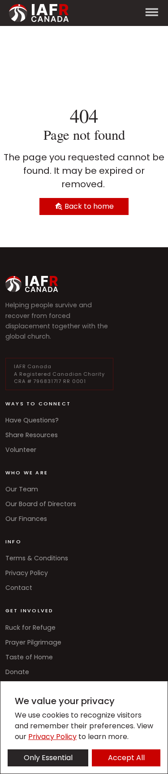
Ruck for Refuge (30, 627)
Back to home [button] (88, 206)
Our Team (21, 489)
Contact (18, 587)
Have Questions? (32, 420)
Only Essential (48, 757)
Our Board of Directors (40, 503)
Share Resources (31, 434)
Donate (17, 671)
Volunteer (20, 449)
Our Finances (26, 518)
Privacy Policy (26, 572)
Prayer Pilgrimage (33, 642)
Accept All (126, 757)
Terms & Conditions (36, 558)
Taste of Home (29, 657)
